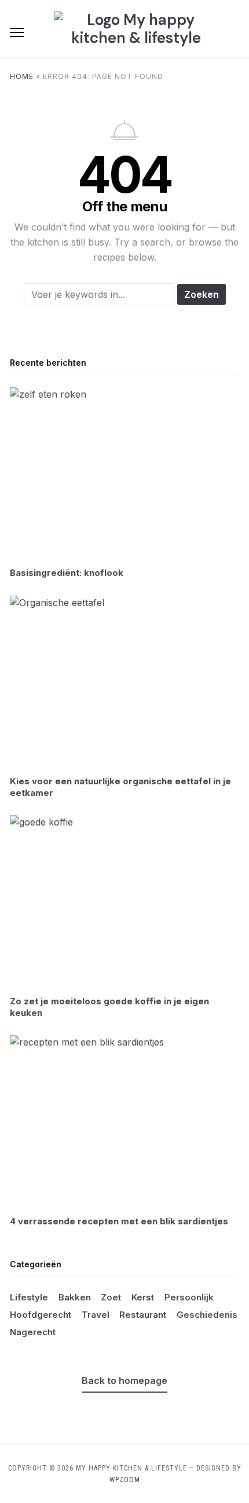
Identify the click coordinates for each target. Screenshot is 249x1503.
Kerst (142, 1297)
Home (22, 76)
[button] (17, 32)
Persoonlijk (189, 1297)
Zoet (111, 1297)
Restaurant (142, 1314)
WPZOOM (124, 1480)
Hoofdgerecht (40, 1314)
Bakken (74, 1297)
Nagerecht (33, 1332)
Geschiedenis (207, 1314)
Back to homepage (124, 1380)
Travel (95, 1314)
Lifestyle (29, 1297)
